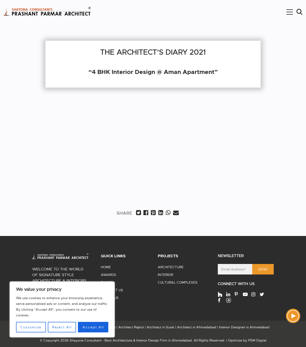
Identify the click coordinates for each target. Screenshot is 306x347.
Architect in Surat (160, 327)
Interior (165, 275)
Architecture (171, 267)
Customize (30, 327)
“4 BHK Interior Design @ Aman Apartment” (153, 72)
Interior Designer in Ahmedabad (244, 327)
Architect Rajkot (131, 327)
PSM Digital (257, 340)
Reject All (62, 327)
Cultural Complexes (177, 282)
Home (106, 267)
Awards (108, 275)
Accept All (93, 327)
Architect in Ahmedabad (196, 327)
